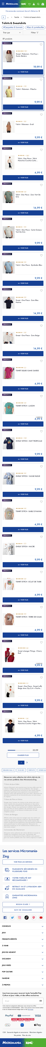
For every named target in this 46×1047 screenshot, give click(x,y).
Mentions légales (36, 1032)
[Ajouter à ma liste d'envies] (41, 44)
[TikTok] (26, 917)
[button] (23, 926)
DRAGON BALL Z (8, 770)
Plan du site (26, 1035)
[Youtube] (41, 917)
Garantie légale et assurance (17, 1032)
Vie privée (17, 1035)
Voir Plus (24, 72)
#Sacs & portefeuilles (35, 27)
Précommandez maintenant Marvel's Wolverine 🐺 (23, 11)
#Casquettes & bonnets (12, 27)
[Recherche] (38, 4)
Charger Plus (23, 755)
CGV (4, 1032)
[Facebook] (5, 917)
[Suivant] (27, 762)
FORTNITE (31, 770)
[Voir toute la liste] (29, 4)
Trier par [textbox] (6, 32)
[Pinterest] (34, 917)
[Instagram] (19, 917)
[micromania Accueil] (16, 4)
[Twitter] (12, 917)
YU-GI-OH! (21, 770)
